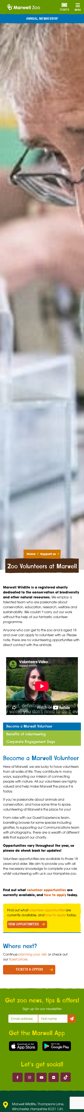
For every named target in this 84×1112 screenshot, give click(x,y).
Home (31, 554)
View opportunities (23, 924)
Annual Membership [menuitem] (42, 18)
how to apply (55, 895)
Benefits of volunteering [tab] (26, 734)
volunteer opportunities (46, 890)
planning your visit (32, 954)
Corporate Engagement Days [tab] (30, 742)
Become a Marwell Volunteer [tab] (29, 726)
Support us (48, 554)
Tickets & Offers (29, 969)
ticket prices (18, 959)
